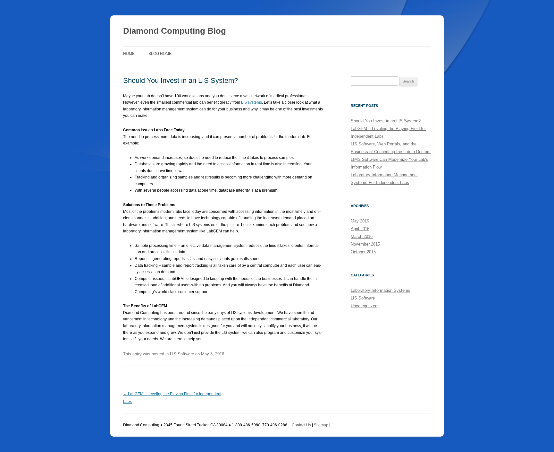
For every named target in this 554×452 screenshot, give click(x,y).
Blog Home (160, 53)
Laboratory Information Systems (380, 290)
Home (129, 53)
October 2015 (363, 251)
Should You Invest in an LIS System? (386, 120)
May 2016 (360, 221)
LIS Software (182, 354)
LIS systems (251, 102)
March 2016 (362, 236)
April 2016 (360, 228)
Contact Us (301, 425)
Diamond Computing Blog (174, 31)
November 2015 (365, 244)
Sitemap (321, 425)
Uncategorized (364, 305)
